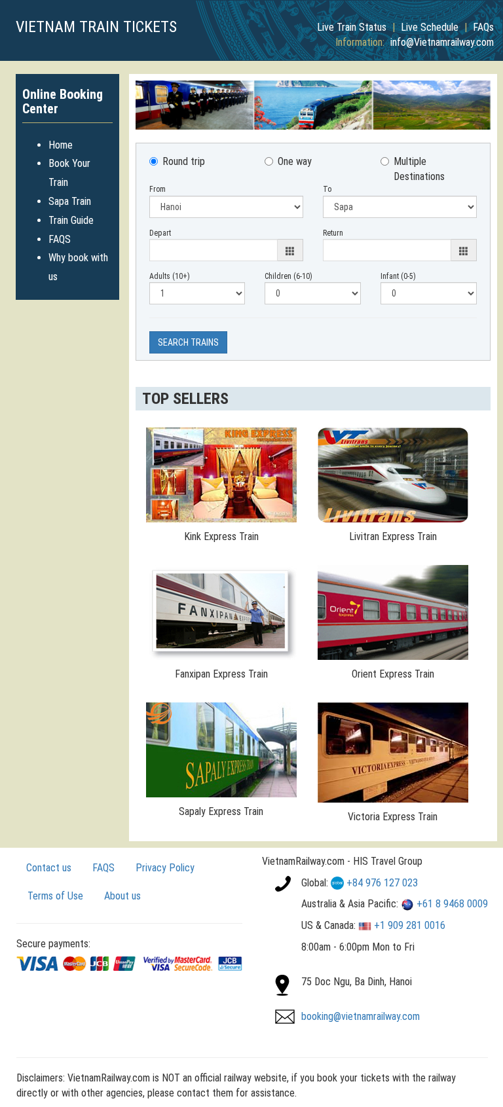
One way (295, 161)
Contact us (48, 868)
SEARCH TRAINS (188, 342)
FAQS (59, 239)
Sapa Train (69, 201)
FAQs (483, 27)
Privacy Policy (165, 868)
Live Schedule (429, 27)
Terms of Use (55, 896)
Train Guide (71, 220)
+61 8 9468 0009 (452, 904)
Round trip (183, 161)
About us (122, 896)
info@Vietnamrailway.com (442, 42)
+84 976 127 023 (382, 883)
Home (60, 145)
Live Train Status (351, 27)
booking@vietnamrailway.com (360, 1016)
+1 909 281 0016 (409, 925)
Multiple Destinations (419, 169)
